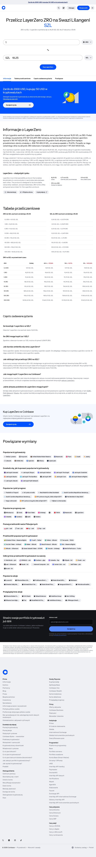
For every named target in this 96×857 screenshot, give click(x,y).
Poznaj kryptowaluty (10, 727)
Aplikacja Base (54, 685)
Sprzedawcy (7, 703)
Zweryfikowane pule (56, 738)
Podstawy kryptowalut (11, 739)
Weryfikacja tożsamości (11, 783)
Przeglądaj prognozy (56, 700)
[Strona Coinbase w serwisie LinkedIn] (9, 840)
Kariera (5, 685)
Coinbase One (54, 688)
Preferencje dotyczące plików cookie (16, 712)
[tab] (7, 78)
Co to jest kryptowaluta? (12, 754)
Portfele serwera (55, 751)
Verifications (54, 779)
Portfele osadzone (56, 754)
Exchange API (54, 794)
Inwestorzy (7, 700)
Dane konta (7, 786)
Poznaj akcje (7, 730)
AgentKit (52, 785)
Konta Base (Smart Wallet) (59, 757)
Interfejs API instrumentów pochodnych (64, 803)
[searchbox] (88, 58)
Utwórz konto (8, 780)
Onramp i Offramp (55, 760)
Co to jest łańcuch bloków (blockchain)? (17, 757)
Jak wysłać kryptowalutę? (12, 763)
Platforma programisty (57, 745)
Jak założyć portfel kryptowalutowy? (16, 760)
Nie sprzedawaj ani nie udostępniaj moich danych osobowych (21, 716)
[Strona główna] (4, 8)
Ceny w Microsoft (55, 832)
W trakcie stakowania (57, 726)
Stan (4, 798)
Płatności (52, 713)
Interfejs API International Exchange (62, 797)
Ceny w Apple (54, 829)
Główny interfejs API (56, 800)
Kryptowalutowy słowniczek (13, 745)
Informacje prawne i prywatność (15, 706)
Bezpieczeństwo (9, 697)
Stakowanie (53, 788)
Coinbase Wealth (55, 691)
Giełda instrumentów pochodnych (61, 735)
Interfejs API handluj (56, 766)
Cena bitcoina (54, 810)
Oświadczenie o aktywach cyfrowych (16, 720)
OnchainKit (53, 773)
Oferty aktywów (55, 707)
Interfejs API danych (56, 776)
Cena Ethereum (55, 813)
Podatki (5, 766)
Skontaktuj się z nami (10, 777)
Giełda (51, 729)
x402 (51, 763)
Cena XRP (52, 819)
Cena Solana (53, 816)
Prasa (5, 694)
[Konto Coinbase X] (3, 840)
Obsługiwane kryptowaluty (13, 795)
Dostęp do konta (9, 792)
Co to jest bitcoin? (9, 751)
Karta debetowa (55, 697)
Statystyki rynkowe (10, 733)
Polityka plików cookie (11, 709)
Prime (51, 723)
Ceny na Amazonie (56, 835)
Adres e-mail (53, 617)
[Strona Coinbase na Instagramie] (15, 840)
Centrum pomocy (9, 774)
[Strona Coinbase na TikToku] (21, 840)
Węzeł (51, 782)
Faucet (51, 791)
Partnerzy (6, 688)
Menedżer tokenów (56, 716)
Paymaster (53, 770)
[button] (92, 8)
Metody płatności (9, 789)
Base (51, 748)
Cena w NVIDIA (54, 826)
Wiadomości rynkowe (11, 748)
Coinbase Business (56, 710)
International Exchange (58, 732)
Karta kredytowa (55, 694)
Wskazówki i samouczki (11, 742)
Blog (4, 691)
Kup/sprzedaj (54, 682)
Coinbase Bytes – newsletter (13, 736)
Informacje (7, 682)
